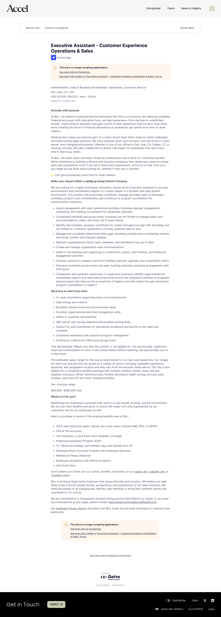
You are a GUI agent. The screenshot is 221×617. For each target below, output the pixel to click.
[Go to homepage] (17, 8)
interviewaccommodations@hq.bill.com (133, 502)
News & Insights (191, 8)
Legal (211, 609)
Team (171, 8)
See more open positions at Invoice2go (110, 555)
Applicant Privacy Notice (71, 508)
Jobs (194, 600)
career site (140, 471)
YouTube (56, 475)
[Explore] (212, 8)
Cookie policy (118, 585)
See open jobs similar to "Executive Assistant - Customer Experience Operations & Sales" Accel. (110, 76)
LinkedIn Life (156, 471)
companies (56, 27)
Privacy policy (103, 585)
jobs (32, 27)
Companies (153, 8)
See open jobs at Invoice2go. (74, 72)
